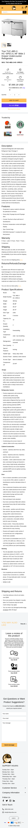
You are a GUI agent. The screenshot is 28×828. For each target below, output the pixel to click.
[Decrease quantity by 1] (10, 94)
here (21, 259)
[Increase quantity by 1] (19, 94)
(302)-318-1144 (9, 809)
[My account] (22, 7)
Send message (9, 745)
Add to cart (14, 100)
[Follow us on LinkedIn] (14, 801)
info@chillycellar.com (10, 812)
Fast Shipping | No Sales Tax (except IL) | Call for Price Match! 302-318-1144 (14, 2)
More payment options (14, 109)
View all (22, 623)
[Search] (24, 12)
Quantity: (4, 94)
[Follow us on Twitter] (7, 801)
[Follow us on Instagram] (10, 801)
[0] (25, 7)
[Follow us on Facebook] (3, 801)
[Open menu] (2, 8)
